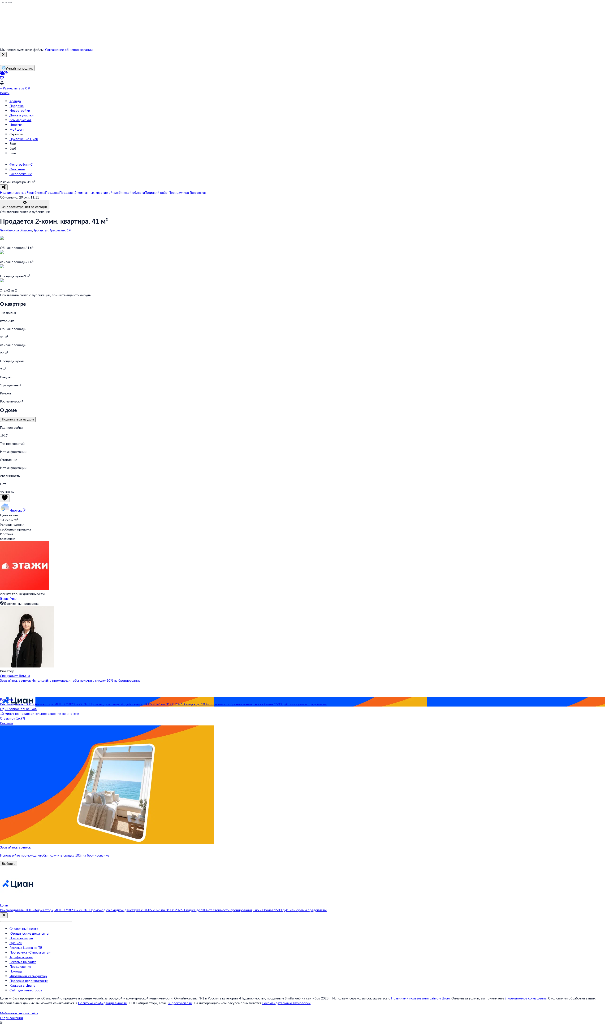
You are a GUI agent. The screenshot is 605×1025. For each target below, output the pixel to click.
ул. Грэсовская (55, 230)
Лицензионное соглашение (525, 998)
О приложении (11, 1018)
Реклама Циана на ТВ (25, 947)
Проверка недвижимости (28, 980)
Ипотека (15, 124)
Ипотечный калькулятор (28, 976)
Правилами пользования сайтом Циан (420, 998)
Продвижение (20, 966)
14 (69, 230)
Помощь (15, 971)
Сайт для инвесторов (25, 990)
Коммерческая (20, 120)
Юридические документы (29, 933)
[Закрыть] (3, 54)
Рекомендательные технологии (286, 1003)
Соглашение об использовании (69, 49)
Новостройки (19, 110)
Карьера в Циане (22, 985)
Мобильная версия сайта (19, 1013)
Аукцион (15, 943)
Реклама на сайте (22, 961)
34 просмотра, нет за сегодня (25, 206)
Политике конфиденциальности (102, 1003)
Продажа (16, 105)
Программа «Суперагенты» (30, 952)
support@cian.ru (180, 1003)
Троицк (39, 230)
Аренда (15, 101)
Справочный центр (23, 928)
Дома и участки (21, 115)
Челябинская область (16, 230)
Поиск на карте (21, 938)
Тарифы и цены (21, 957)
